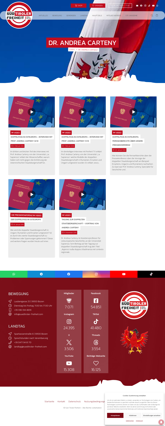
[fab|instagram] (69, 321)
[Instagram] (145, 6)
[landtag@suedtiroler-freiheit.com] (11, 346)
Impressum (139, 421)
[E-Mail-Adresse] (137, 6)
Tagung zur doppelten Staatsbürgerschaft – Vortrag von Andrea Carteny (80, 223)
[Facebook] (141, 6)
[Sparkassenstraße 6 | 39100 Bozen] (11, 333)
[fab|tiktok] (96, 321)
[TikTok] (149, 6)
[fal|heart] (96, 363)
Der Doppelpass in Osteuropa (26, 219)
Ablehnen (132, 415)
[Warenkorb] (156, 15)
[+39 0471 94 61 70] (11, 342)
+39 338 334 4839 (22, 310)
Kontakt (61, 401)
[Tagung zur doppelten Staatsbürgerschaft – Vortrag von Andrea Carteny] (82, 194)
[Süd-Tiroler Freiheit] (134, 305)
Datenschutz (130, 421)
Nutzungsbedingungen (95, 401)
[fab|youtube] (69, 363)
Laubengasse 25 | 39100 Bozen (29, 301)
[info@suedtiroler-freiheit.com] (11, 314)
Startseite (49, 401)
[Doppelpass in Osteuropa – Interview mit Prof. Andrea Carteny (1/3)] (82, 111)
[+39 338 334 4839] (11, 309)
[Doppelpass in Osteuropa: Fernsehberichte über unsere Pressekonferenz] (133, 111)
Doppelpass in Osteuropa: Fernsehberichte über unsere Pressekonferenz (127, 140)
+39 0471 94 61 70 (22, 342)
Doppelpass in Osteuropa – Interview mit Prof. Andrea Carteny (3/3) (31, 138)
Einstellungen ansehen (151, 415)
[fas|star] (69, 300)
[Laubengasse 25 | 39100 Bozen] (11, 301)
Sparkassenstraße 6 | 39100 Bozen (31, 333)
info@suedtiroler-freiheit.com (28, 314)
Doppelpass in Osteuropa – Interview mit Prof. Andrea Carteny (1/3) (82, 138)
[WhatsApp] (157, 6)
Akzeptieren (115, 415)
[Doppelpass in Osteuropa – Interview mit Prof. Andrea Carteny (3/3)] (31, 111)
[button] (49, 15)
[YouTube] (153, 6)
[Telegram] (41, 274)
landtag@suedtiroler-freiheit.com (30, 346)
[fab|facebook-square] (96, 300)
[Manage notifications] (161, 422)
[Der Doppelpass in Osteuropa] (31, 194)
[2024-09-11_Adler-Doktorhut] (134, 340)
